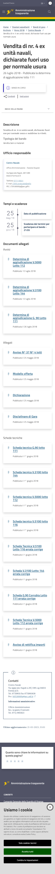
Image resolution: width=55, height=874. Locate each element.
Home (6, 27)
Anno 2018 (19, 30)
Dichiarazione (21, 395)
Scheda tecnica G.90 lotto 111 (29, 449)
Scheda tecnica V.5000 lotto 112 (30, 498)
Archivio (7, 30)
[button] (49, 11)
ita (42, 3)
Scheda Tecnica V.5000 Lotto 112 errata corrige (28, 621)
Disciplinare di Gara (25, 416)
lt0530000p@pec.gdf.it (23, 696)
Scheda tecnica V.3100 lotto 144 (30, 473)
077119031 (18, 180)
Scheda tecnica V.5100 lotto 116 (30, 523)
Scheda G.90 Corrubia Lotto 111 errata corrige (30, 597)
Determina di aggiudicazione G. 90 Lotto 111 (29, 318)
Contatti (13, 681)
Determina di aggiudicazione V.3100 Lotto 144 (27, 290)
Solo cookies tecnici (27, 843)
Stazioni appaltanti (21, 27)
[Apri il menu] (3, 11)
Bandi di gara (39, 27)
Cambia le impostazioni (27, 860)
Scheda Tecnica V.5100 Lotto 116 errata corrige (28, 547)
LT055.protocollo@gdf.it (21, 183)
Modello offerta (23, 374)
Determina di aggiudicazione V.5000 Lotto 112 (27, 262)
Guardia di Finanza (8, 3)
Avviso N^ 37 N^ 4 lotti (27, 352)
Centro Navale (34, 30)
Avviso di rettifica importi (29, 644)
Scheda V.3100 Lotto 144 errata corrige (28, 572)
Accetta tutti (27, 851)
